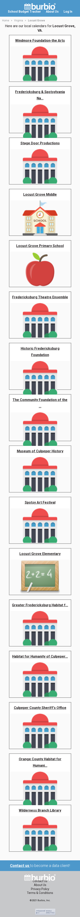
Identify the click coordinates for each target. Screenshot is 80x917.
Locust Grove (36, 20)
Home (5, 20)
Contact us (20, 865)
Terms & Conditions (40, 893)
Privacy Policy (40, 889)
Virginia (18, 20)
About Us (40, 885)
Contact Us (40, 881)
